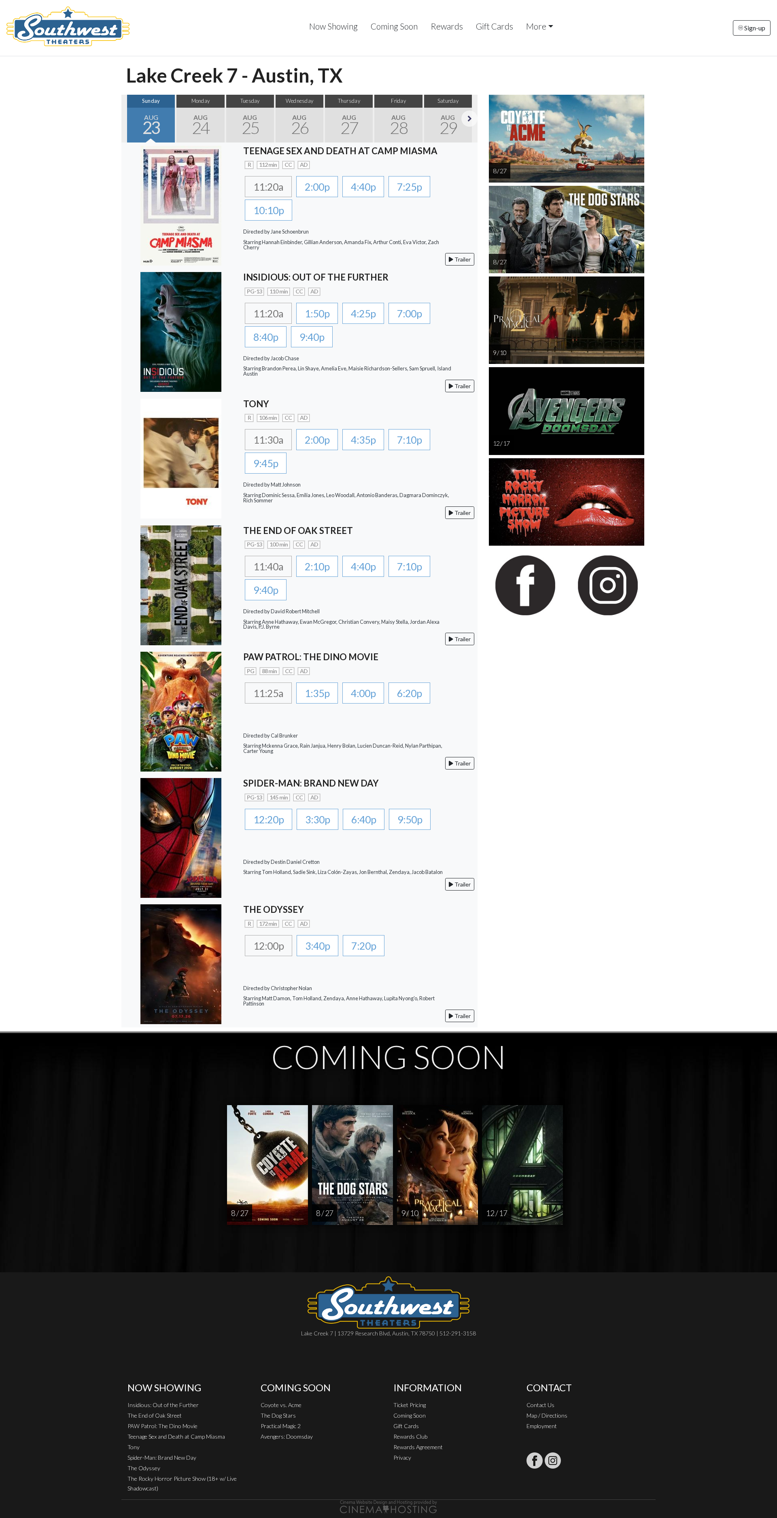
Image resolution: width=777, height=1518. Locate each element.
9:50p (409, 819)
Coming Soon (394, 26)
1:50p (317, 313)
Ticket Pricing (409, 1404)
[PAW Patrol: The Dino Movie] (180, 710)
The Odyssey (143, 1468)
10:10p (268, 210)
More (536, 26)
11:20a (268, 187)
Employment (541, 1425)
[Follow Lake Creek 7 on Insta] (553, 1460)
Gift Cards (494, 26)
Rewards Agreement (418, 1447)
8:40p (265, 337)
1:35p (317, 693)
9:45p (265, 463)
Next (469, 119)
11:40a (268, 566)
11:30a (268, 440)
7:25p (409, 187)
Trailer (462, 259)
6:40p (363, 819)
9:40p (311, 337)
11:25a (268, 693)
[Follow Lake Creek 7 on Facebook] (534, 1460)
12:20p (268, 819)
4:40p (363, 187)
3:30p (317, 819)
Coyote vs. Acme (281, 1404)
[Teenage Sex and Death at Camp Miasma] (180, 204)
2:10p (317, 566)
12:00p (268, 946)
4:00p (363, 693)
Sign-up (754, 28)
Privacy (402, 1457)
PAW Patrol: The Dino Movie (162, 1425)
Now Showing (333, 26)
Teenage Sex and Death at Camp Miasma (176, 1436)
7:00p (409, 313)
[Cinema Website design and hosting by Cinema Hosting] (388, 1506)
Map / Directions (546, 1415)
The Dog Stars (278, 1415)
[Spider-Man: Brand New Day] (180, 837)
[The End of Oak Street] (180, 584)
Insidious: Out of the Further (163, 1404)
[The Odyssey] (180, 963)
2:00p (317, 187)
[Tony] (180, 457)
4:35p (363, 440)
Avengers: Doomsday (287, 1436)
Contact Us (540, 1404)
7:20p (363, 946)
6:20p (409, 693)
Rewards (447, 26)
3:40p (317, 946)
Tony (133, 1447)
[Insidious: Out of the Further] (180, 331)
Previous (129, 119)
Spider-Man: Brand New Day (161, 1457)
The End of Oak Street (154, 1415)
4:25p (363, 313)
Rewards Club (410, 1436)
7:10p (409, 440)
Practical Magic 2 (281, 1425)
